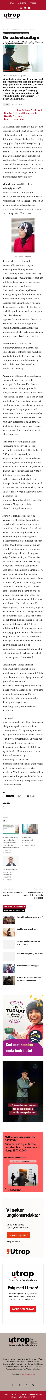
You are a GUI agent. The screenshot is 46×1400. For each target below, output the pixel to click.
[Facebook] (12, 1385)
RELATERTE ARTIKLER (14, 906)
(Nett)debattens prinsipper (28, 965)
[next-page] (27, 989)
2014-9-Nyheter (29, 29)
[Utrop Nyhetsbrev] (23, 1323)
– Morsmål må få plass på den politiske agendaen (33, 895)
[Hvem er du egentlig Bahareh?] (9, 956)
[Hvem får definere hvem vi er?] (9, 920)
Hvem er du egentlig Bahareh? (30, 953)
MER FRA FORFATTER (14, 910)
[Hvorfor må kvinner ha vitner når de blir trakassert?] (9, 980)
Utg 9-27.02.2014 (15, 29)
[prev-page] (23, 989)
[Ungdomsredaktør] (23, 1257)
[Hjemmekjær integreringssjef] (30, 829)
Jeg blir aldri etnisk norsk (28, 929)
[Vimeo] (33, 1385)
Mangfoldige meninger (22, 33)
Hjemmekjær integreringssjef (27, 838)
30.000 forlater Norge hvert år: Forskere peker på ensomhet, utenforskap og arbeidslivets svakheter (11, 842)
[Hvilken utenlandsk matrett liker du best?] (9, 944)
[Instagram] (19, 1384)
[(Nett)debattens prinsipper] (9, 968)
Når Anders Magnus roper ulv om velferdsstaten (10, 872)
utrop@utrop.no (28, 1374)
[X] (26, 1385)
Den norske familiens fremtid (12, 893)
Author (6, 104)
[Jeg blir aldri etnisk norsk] (9, 932)
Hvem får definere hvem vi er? (30, 917)
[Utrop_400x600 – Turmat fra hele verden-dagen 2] (23, 1055)
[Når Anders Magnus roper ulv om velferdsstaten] (11, 861)
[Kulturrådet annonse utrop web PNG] (23, 1191)
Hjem (4, 29)
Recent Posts (17, 104)
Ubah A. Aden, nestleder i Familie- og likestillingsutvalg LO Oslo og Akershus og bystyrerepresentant (23, 42)
